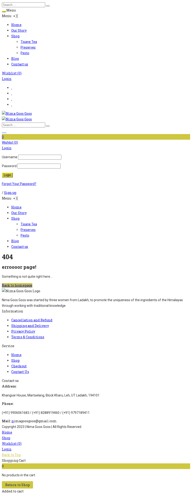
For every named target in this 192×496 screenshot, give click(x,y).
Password (9, 166)
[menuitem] (16, 25)
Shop (6, 438)
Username (9, 157)
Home (7, 432)
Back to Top (11, 455)
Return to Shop (17, 485)
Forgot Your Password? (19, 184)
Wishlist (12, 73)
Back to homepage (17, 285)
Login (6, 79)
